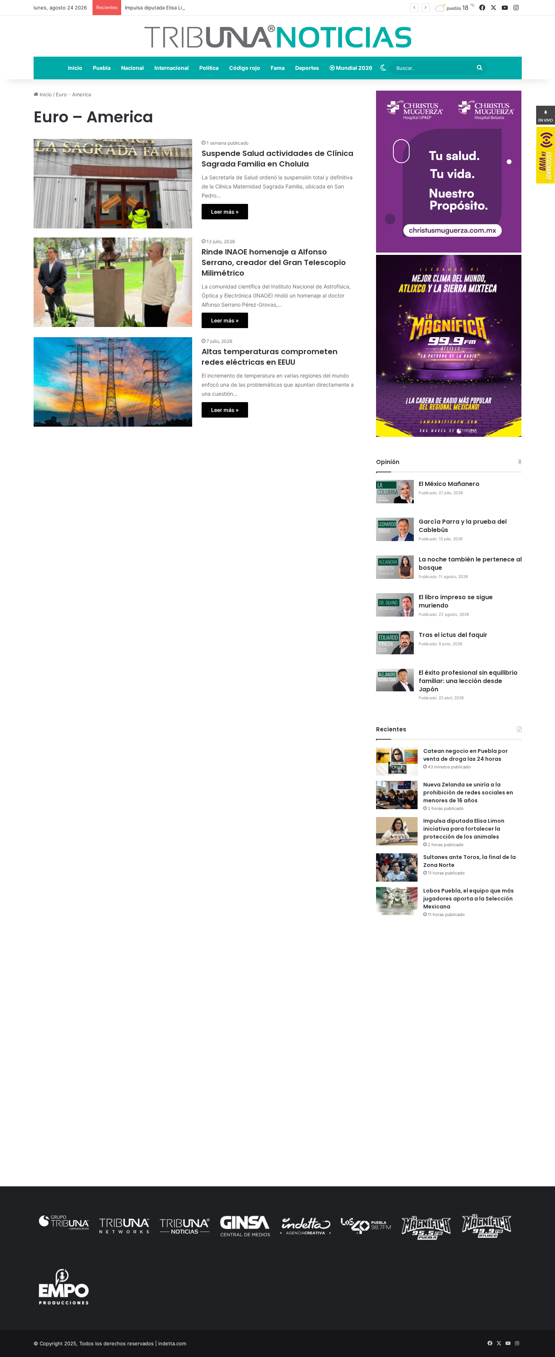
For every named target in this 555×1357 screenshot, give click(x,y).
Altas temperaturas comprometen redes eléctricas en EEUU (270, 356)
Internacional (171, 68)
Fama (278, 68)
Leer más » (225, 211)
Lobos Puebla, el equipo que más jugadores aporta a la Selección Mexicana (468, 898)
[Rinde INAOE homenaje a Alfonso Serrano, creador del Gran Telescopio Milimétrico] (113, 282)
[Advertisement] (449, 989)
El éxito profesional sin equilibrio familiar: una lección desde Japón (468, 681)
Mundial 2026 (353, 68)
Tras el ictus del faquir (453, 635)
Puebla (102, 68)
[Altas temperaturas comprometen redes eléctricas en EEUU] (113, 382)
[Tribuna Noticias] (278, 36)
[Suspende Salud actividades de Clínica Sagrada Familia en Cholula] (113, 183)
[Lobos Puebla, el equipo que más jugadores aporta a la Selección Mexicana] (397, 901)
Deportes (307, 68)
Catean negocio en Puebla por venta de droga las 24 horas (465, 755)
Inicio (75, 68)
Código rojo (244, 68)
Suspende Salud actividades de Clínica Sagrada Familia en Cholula (277, 158)
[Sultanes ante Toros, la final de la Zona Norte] (397, 867)
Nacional (132, 68)
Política (209, 68)
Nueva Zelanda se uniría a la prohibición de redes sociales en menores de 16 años (468, 792)
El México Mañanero (449, 484)
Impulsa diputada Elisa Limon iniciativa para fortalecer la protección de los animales (222, 8)
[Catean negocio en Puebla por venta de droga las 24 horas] (397, 761)
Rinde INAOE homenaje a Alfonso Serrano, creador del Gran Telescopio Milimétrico (274, 262)
